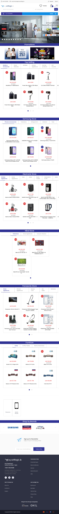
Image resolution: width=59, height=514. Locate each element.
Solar (56, 177)
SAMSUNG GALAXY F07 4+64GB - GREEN (30, 141)
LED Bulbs (43, 289)
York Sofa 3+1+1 (48, 384)
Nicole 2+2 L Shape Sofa (12, 364)
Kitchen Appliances (35, 66)
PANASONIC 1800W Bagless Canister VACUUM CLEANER (30, 329)
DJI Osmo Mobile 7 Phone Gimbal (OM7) (30, 105)
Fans (23, 177)
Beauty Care (33, 289)
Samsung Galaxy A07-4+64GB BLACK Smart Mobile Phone (12, 160)
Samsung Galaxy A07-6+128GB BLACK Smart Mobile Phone (30, 160)
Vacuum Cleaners (41, 234)
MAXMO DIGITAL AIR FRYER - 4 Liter (30, 217)
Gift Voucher (54, 66)
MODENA (25, 65)
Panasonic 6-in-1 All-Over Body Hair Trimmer (12, 329)
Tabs (53, 122)
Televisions (24, 122)
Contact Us (7, 488)
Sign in (56, 1)
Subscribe (39, 449)
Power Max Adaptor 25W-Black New (30, 86)
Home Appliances (15, 177)
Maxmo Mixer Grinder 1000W (12, 197)
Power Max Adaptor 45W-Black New (12, 105)
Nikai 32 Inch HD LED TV (21, 252)
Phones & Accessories (10, 122)
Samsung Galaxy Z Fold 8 (48, 160)
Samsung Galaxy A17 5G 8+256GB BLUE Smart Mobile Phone (12, 141)
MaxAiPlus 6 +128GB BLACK (12, 85)
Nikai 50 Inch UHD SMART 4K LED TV (21, 272)
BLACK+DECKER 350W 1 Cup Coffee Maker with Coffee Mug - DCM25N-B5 (48, 198)
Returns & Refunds (34, 465)
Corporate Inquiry (34, 462)
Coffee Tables (26, 345)
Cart (57, 5)
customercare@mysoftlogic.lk (17, 1)
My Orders (33, 488)
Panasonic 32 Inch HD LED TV (12, 309)
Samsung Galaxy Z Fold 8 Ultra (47, 140)
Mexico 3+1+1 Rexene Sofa (12, 384)
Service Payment (34, 471)
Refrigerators (34, 122)
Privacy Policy (33, 494)
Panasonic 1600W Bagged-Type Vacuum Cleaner (30, 310)
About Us (7, 485)
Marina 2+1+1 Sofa (30, 364)
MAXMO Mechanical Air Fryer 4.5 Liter (30, 198)
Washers (45, 122)
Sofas (16, 345)
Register (51, 1)
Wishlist (45, 6)
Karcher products (44, 66)
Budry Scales (38, 177)
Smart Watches (16, 66)
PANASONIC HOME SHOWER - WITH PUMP (48, 329)
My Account (33, 485)
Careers (6, 491)
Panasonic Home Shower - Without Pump (47, 310)
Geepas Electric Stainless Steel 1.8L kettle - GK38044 (47, 217)
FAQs (32, 497)
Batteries (53, 289)
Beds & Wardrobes (39, 345)
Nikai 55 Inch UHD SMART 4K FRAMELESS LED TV (39, 253)
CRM (32, 474)
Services (32, 468)
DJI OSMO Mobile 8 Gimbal (47, 85)
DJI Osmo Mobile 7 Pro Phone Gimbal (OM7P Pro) (47, 105)
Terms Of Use (33, 491)
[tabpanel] (13, 88)
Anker (30, 177)
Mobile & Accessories (6, 66)
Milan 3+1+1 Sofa (48, 364)
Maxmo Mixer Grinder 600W (12, 216)
